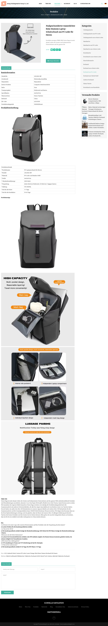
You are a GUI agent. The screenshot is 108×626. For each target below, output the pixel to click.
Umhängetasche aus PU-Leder (92, 33)
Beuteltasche (87, 53)
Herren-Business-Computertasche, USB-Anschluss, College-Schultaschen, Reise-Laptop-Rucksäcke (96, 101)
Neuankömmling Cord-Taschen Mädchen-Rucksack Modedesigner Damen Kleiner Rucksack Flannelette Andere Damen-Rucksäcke (96, 117)
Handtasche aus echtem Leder (92, 49)
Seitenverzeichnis (73, 607)
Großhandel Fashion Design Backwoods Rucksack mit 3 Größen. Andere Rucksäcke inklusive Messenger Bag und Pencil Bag (96, 126)
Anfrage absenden (54, 61)
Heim (40, 3)
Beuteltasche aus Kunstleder (91, 87)
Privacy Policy (85, 607)
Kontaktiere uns (85, 3)
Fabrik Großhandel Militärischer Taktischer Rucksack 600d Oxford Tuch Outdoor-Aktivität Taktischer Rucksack (38, 556)
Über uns (48, 3)
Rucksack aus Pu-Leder (57, 14)
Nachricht (67, 3)
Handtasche (86, 41)
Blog (75, 3)
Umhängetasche (88, 30)
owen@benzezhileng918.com (68, 624)
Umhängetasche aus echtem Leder (93, 37)
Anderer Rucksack (88, 79)
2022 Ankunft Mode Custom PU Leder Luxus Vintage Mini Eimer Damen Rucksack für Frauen (30, 553)
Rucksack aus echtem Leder (91, 68)
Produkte (57, 3)
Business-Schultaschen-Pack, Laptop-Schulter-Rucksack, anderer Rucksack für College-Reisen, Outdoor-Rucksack (96, 134)
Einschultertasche (88, 60)
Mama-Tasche (87, 83)
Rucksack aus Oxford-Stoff (90, 76)
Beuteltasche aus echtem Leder (92, 56)
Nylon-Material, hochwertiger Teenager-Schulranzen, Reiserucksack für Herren (96, 109)
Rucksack (86, 64)
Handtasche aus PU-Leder (90, 45)
